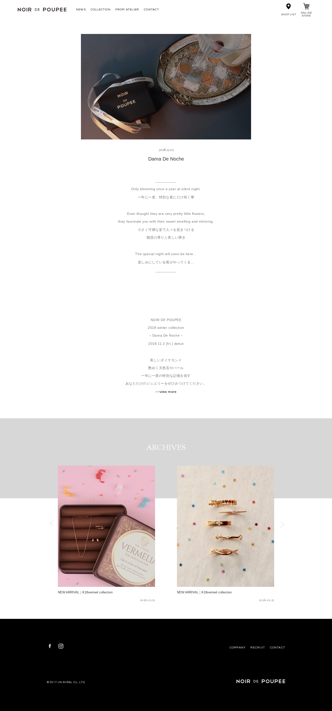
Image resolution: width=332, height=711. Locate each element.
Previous (51, 523)
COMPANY (237, 647)
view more (168, 392)
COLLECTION (101, 9)
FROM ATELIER (127, 9)
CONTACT (151, 9)
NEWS (81, 9)
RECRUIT (257, 647)
